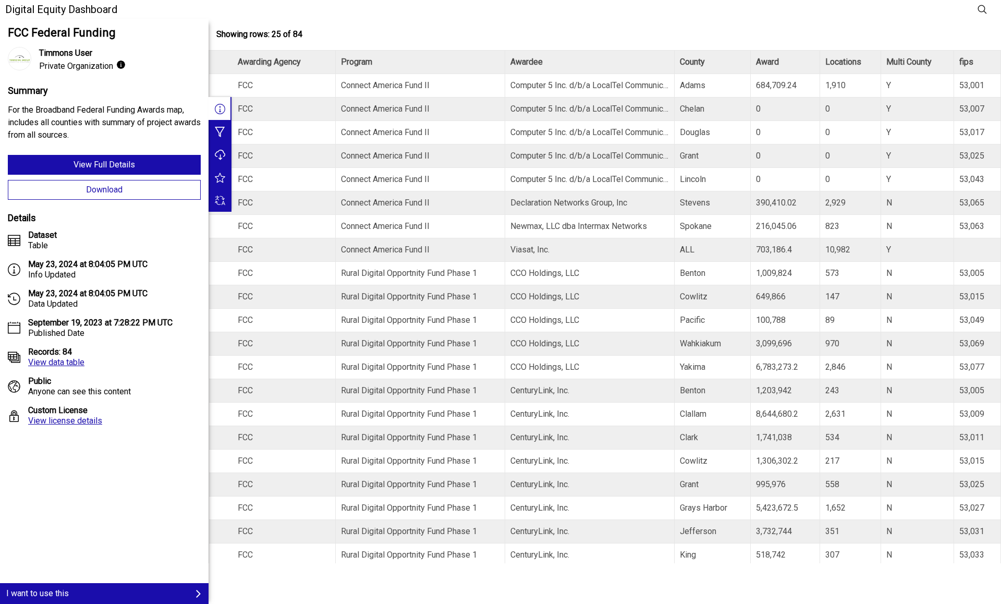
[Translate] (220, 200)
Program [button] (356, 62)
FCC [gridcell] (245, 85)
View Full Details (104, 165)
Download (104, 190)
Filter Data (220, 131)
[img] (121, 64)
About (220, 108)
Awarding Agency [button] (269, 62)
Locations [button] (843, 62)
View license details (65, 421)
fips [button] (966, 62)
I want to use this (37, 593)
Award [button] (767, 62)
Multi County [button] (909, 62)
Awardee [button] (526, 62)
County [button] (692, 62)
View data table (56, 362)
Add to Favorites (220, 177)
